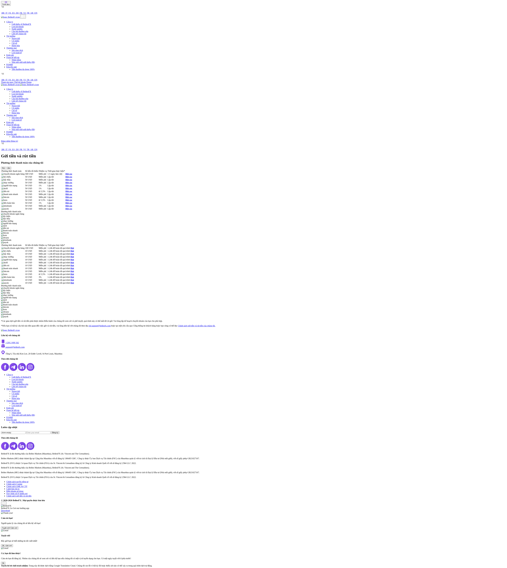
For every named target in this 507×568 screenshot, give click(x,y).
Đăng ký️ (55, 433)
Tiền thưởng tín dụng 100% (23, 69)
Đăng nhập (6, 141)
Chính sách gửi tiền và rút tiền (18, 496)
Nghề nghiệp (17, 29)
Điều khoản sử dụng (14, 491)
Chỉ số (14, 43)
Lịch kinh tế (17, 53)
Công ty (9, 22)
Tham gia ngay (7, 82)
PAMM (9, 64)
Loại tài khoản (18, 26)
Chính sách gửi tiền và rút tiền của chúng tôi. (196, 326)
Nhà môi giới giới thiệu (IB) (23, 62)
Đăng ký (14, 141)
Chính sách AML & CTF (16, 486)
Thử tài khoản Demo (23, 82)
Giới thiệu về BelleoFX (21, 24)
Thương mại (11, 48)
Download (5, 510)
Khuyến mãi (11, 67)
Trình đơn (6, 4)
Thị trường (10, 36)
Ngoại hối (16, 38)
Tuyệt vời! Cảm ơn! (9, 528)
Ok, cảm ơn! (7, 546)
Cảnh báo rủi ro (12, 489)
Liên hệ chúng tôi (19, 34)
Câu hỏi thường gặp (20, 31)
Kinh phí (10, 55)
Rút (72, 248)
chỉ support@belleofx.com (100, 326)
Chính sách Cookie (14, 484)
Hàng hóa (16, 45)
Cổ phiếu (15, 41)
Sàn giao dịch (17, 50)
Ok (3, 563)
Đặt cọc (68, 174)
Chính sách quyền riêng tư (17, 482)
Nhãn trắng (16, 60)
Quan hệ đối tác (13, 57)
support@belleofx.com (15, 347)
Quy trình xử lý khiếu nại (16, 493)
